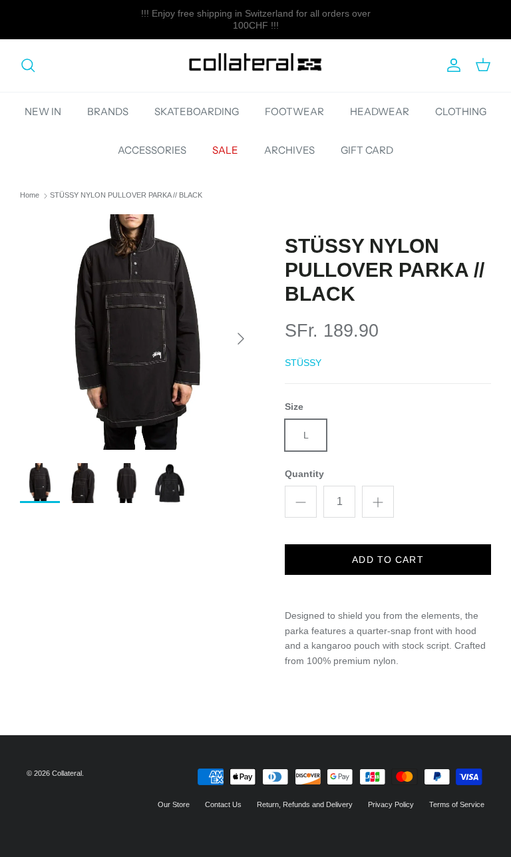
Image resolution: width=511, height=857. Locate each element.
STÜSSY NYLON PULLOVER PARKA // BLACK (126, 196)
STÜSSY (303, 362)
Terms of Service (456, 804)
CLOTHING (460, 111)
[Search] (28, 65)
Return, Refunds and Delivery (305, 804)
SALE (225, 150)
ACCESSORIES (152, 150)
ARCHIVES (289, 150)
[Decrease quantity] (301, 502)
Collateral (67, 773)
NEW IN (43, 111)
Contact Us (223, 804)
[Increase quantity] (378, 502)
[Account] (451, 65)
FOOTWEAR (294, 111)
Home (29, 196)
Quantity (304, 473)
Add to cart (387, 559)
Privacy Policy (391, 804)
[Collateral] (255, 66)
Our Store (174, 804)
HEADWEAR (379, 111)
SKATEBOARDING (196, 111)
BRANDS (107, 111)
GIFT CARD (367, 150)
